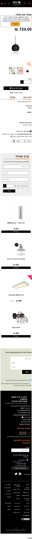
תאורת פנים (8, 503)
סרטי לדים (26, 506)
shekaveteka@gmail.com (21, 415)
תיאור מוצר (27, 97)
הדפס (18, 141)
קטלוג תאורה (17, 492)
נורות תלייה (26, 512)
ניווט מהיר (26, 417)
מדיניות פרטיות (25, 422)
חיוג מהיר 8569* (25, 408)
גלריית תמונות (16, 489)
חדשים (9, 506)
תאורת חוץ (8, 484)
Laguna (9, 509)
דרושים (18, 495)
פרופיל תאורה (7, 487)
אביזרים (27, 509)
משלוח (12, 97)
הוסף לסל (16, 231)
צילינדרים (8, 491)
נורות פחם (17, 509)
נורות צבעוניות (16, 512)
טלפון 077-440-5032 (23, 410)
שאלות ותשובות (25, 495)
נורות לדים (8, 494)
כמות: (30, 79)
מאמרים (9, 497)
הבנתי (15, 24)
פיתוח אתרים (19, 532)
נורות (28, 503)
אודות (27, 484)
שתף (28, 141)
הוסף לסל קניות (16, 88)
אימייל (27, 447)
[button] (5, 3)
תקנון (16, 528)
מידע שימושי (26, 492)
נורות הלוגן (17, 506)
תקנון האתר (26, 420)
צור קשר (18, 498)
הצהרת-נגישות (24, 424)
